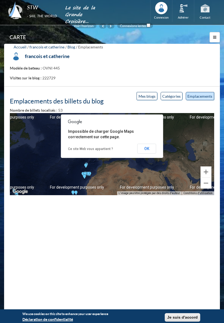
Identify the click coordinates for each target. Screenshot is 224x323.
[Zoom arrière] (206, 183)
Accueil (20, 47)
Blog (71, 47)
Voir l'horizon (84, 26)
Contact (205, 17)
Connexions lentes (133, 26)
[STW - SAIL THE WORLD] (33, 1)
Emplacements (200, 97)
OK (146, 148)
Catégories (171, 96)
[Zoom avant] (206, 171)
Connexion (161, 17)
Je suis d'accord (182, 317)
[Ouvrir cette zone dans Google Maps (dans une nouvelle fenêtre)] (20, 191)
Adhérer (183, 17)
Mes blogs (146, 96)
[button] (86, 166)
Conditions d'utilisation (198, 193)
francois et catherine (47, 47)
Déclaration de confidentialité (47, 319)
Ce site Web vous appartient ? (90, 149)
